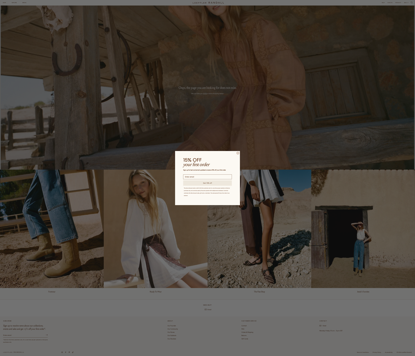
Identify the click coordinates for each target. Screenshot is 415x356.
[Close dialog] (238, 153)
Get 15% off (207, 183)
